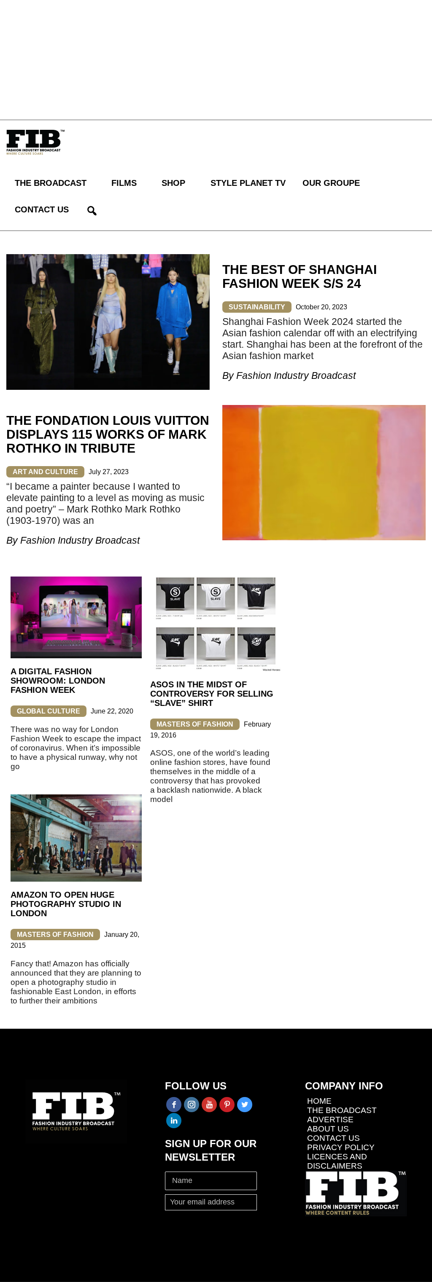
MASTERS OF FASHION (195, 724)
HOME (319, 1101)
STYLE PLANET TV (248, 183)
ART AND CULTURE (45, 471)
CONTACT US (42, 209)
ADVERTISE (330, 1119)
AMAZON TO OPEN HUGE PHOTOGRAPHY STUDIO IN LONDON (66, 904)
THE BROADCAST (50, 183)
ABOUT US (328, 1128)
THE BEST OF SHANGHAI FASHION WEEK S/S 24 (299, 276)
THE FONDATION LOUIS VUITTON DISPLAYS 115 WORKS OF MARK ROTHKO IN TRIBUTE (107, 434)
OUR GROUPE (331, 183)
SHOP (173, 183)
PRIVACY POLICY (341, 1147)
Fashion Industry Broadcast (296, 375)
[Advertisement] (216, 59)
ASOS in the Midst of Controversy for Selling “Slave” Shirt (211, 694)
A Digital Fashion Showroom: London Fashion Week (58, 681)
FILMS (124, 183)
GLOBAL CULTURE (48, 711)
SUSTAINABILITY (257, 307)
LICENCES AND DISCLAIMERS (337, 1161)
